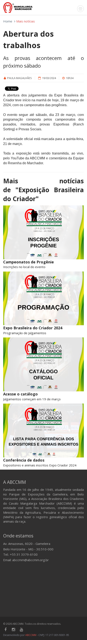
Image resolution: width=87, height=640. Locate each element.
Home (7, 21)
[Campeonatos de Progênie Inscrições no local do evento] (43, 232)
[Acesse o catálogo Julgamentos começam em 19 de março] (43, 364)
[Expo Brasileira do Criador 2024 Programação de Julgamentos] (43, 298)
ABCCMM (30, 635)
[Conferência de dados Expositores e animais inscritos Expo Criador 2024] (43, 430)
